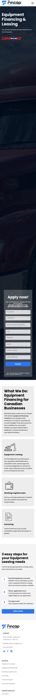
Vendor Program (7, 679)
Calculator (5, 694)
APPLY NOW (18, 611)
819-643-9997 (8, 647)
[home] (11, 3)
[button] (32, 3)
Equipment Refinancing (9, 668)
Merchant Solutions (8, 683)
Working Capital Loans (9, 672)
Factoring (5, 676)
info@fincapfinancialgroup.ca (12, 643)
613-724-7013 (26, 374)
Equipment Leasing (8, 664)
